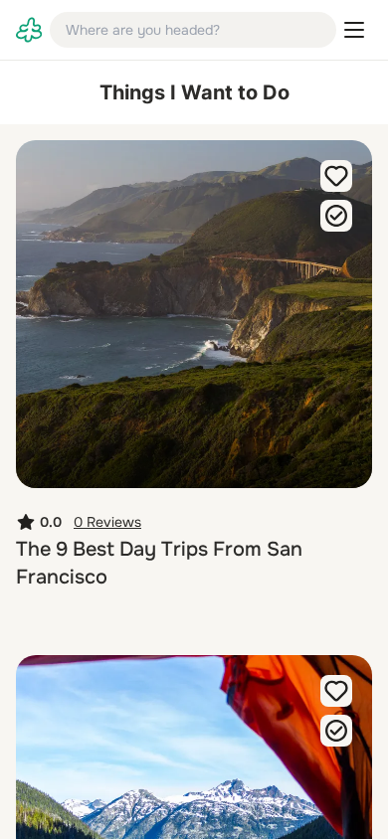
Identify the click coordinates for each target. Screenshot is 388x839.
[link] (29, 30)
